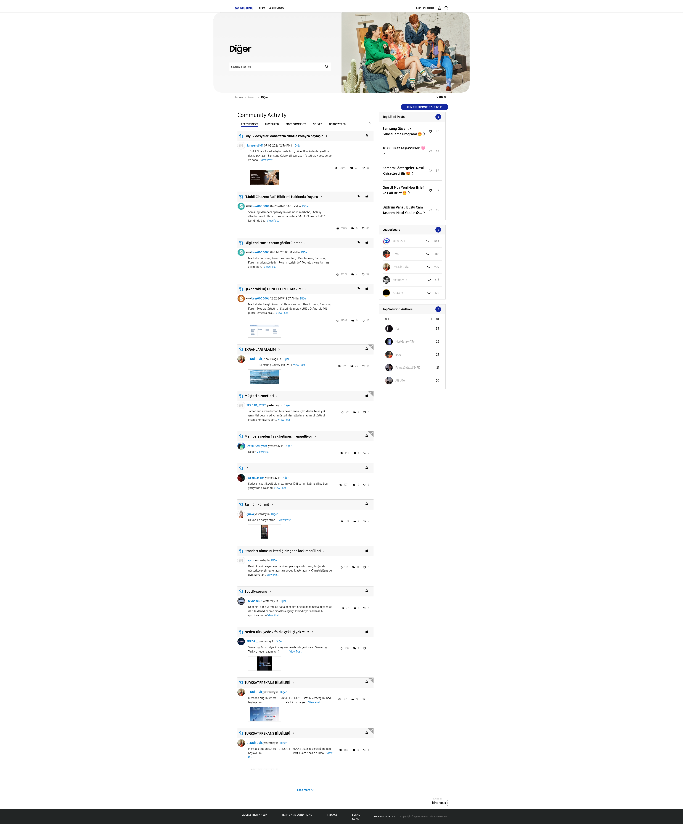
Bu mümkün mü (257, 504)
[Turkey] (244, 8)
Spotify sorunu (256, 591)
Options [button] (441, 96)
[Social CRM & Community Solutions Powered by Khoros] (440, 802)
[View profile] (241, 145)
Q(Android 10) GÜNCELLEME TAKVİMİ (274, 289)
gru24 (250, 514)
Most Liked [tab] (272, 124)
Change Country (384, 816)
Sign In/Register (425, 7)
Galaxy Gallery (276, 7)
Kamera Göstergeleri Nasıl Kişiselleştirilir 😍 (403, 171)
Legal (356, 814)
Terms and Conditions (297, 814)
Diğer (298, 145)
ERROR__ (253, 641)
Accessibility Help (254, 814)
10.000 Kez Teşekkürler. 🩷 (404, 148)
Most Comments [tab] (296, 124)
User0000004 (260, 206)
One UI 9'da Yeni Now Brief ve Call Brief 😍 (403, 190)
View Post (266, 160)
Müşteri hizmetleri (259, 396)
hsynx (250, 560)
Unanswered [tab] (337, 124)
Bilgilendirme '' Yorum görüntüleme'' (273, 243)
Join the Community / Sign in (425, 107)
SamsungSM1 (255, 145)
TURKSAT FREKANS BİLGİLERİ (267, 682)
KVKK (355, 818)
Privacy (332, 814)
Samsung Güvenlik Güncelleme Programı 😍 (403, 131)
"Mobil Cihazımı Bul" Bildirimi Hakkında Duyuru (281, 197)
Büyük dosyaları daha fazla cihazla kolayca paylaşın (284, 136)
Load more (303, 790)
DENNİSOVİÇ (255, 359)
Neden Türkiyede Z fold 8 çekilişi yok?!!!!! (277, 632)
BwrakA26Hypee (257, 446)
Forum (261, 7)
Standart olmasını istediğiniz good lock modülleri (283, 551)
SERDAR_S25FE (256, 405)
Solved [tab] (317, 124)
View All (412, 117)
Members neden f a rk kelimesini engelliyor (278, 436)
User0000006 (260, 298)
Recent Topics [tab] (249, 124)
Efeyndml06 (254, 601)
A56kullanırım (255, 477)
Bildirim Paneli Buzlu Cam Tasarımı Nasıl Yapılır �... (403, 210)
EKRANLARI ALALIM (260, 349)
